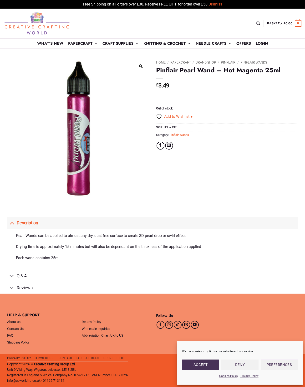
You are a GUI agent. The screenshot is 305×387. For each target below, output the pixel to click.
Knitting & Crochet (164, 43)
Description (27, 222)
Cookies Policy (228, 376)
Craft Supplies (117, 43)
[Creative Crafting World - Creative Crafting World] (46, 23)
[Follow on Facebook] (160, 325)
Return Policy (91, 322)
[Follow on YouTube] (195, 325)
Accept (200, 365)
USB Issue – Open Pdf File (105, 358)
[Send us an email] (186, 325)
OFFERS (243, 43)
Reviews (25, 287)
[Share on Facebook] (160, 146)
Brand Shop (206, 62)
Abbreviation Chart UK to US (102, 335)
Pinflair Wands (253, 62)
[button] (284, 23)
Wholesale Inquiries (96, 329)
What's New (50, 43)
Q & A (22, 276)
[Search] (258, 23)
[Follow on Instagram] (169, 325)
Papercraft (80, 43)
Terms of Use (44, 358)
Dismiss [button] (215, 4)
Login (262, 43)
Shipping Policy (18, 342)
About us (13, 322)
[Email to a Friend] (169, 146)
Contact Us (15, 329)
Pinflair (228, 62)
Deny (240, 365)
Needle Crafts (211, 43)
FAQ (10, 335)
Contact (66, 358)
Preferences (279, 365)
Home (161, 62)
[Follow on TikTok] (178, 325)
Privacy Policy (249, 376)
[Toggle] (11, 223)
